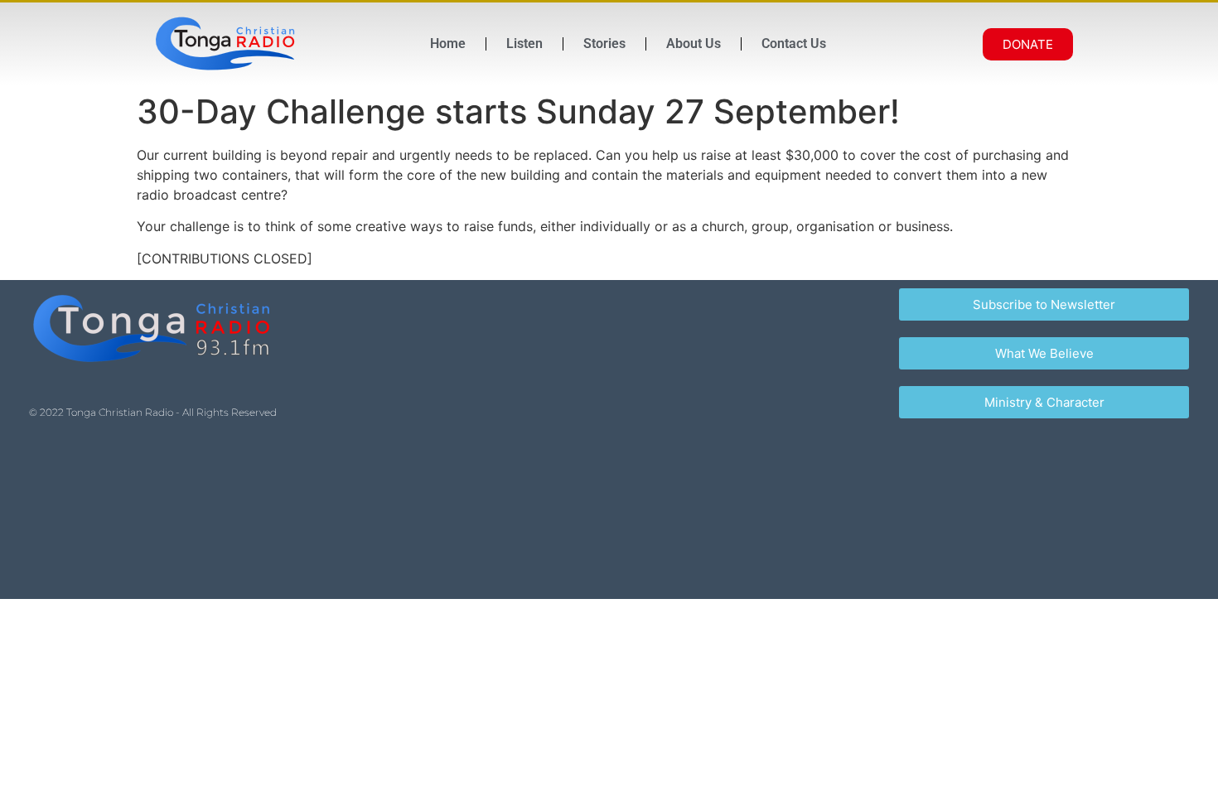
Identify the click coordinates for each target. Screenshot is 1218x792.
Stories (604, 43)
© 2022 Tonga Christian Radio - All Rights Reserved (153, 412)
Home (448, 43)
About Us (693, 43)
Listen (524, 43)
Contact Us (793, 43)
